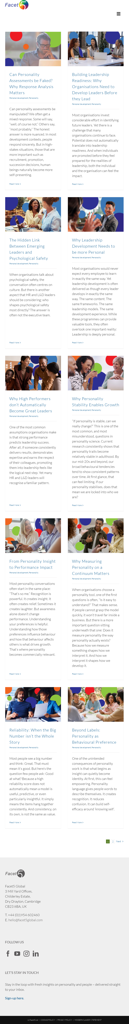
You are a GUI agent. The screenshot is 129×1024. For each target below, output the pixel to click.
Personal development (18, 98)
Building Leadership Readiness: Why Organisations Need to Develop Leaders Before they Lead (94, 86)
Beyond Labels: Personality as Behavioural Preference (94, 736)
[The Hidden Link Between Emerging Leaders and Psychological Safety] (33, 214)
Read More (14, 184)
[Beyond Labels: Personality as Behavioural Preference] (96, 704)
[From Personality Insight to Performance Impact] (33, 535)
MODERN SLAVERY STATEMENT (88, 1020)
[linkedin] (36, 953)
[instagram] (26, 953)
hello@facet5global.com (25, 920)
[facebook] (8, 953)
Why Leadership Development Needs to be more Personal (93, 246)
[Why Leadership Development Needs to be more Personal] (96, 214)
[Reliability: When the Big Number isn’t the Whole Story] (33, 704)
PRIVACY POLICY (64, 1020)
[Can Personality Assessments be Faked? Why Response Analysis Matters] (33, 49)
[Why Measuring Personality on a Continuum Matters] (96, 535)
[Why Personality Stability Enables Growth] (96, 373)
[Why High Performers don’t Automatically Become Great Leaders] (33, 373)
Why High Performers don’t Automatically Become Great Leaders (30, 404)
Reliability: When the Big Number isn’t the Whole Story (32, 736)
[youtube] (17, 953)
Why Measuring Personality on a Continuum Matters (90, 567)
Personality (33, 98)
